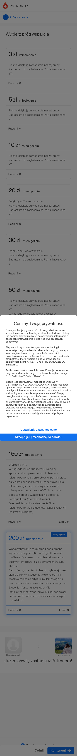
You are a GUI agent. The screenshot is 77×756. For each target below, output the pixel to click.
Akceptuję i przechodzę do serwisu (38, 437)
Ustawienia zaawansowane (38, 429)
